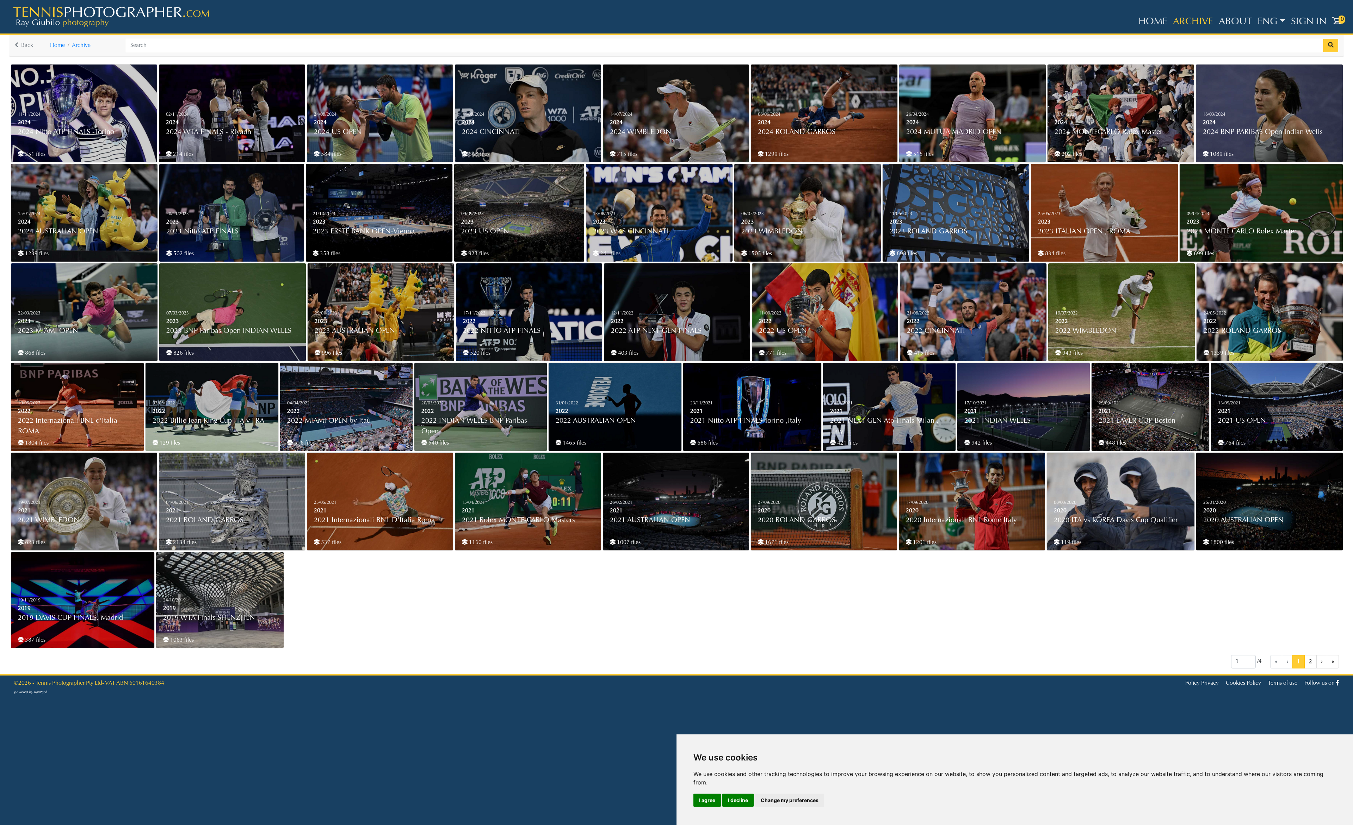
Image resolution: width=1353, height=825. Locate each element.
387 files (34, 640)
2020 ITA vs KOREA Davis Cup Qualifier (1116, 520)
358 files (329, 254)
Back (27, 45)
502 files (183, 254)
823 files (34, 542)
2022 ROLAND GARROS (1242, 331)
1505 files (759, 254)
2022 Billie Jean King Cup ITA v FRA (208, 420)
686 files (707, 443)
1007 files (628, 542)
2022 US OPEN (783, 331)
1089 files (1221, 154)
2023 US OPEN (485, 231)
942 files (981, 443)
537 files (330, 542)
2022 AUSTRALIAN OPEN (596, 420)
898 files (906, 254)
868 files (34, 353)
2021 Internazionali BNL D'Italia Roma (374, 520)
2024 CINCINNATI (491, 132)
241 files (609, 254)
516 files (304, 443)
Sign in (1309, 22)
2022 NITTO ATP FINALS (501, 331)
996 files (331, 353)
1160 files (480, 542)
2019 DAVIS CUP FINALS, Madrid (70, 618)
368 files (478, 154)
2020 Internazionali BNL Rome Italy (961, 520)
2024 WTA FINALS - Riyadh (208, 132)
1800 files (1221, 542)
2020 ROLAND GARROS (796, 520)
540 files (438, 443)
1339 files (1221, 353)
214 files (182, 154)
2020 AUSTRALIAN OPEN (1243, 520)
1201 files (924, 542)
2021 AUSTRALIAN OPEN (650, 520)
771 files (775, 353)
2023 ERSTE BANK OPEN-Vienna (364, 231)
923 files (478, 254)
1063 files (181, 640)
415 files (923, 353)
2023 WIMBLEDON (772, 231)
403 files (627, 353)
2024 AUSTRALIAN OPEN (58, 231)
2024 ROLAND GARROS (796, 132)
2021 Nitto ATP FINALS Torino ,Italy (745, 420)
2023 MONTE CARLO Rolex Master (1242, 231)
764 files (1235, 443)
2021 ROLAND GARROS (204, 520)
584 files (330, 154)
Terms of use (1282, 683)
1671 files (776, 542)
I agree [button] (707, 800)
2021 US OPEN (1242, 420)
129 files (169, 443)
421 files (847, 443)
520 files (479, 353)
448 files (1115, 443)
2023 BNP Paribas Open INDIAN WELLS (228, 331)
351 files (34, 154)
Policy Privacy (1202, 683)
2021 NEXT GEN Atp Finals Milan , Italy (884, 426)
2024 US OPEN (338, 132)
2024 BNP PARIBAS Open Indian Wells (1263, 132)
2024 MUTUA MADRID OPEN (954, 132)
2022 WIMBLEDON (1086, 331)
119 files (1070, 542)
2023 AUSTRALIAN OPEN (355, 331)
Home (1152, 22)
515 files (923, 154)
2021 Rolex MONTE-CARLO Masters (518, 520)
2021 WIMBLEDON (48, 520)
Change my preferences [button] (789, 800)
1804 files (36, 443)
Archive (1193, 22)
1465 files (573, 443)
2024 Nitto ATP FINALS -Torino (66, 132)
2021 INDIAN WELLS (997, 420)
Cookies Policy (1243, 683)
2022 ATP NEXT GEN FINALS (656, 331)
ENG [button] (1267, 22)
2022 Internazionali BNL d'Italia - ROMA (70, 426)
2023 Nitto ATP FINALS (202, 231)
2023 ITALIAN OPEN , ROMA (1084, 231)
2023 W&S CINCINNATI (630, 231)
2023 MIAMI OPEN (48, 331)
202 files (1071, 154)
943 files (1072, 353)
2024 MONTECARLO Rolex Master (1108, 132)
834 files (1054, 254)
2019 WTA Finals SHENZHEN (209, 618)
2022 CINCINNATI (936, 331)
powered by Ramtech (30, 692)
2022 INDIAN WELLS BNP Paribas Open (474, 426)
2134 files (184, 542)
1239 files (36, 254)
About (1235, 22)
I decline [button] (738, 800)
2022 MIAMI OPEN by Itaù (329, 420)
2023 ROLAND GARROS (928, 231)
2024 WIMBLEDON (640, 132)
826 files (183, 353)
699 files (1203, 254)
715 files (626, 154)
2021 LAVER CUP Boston (1137, 420)
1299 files (776, 154)
